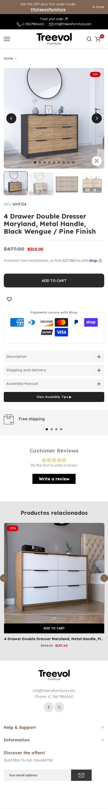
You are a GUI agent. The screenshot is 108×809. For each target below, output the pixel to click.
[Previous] (11, 118)
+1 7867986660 (32, 24)
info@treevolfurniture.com (72, 24)
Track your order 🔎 (54, 19)
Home (8, 58)
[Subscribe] (81, 775)
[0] (97, 39)
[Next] (97, 118)
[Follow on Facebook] (49, 707)
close (99, 7)
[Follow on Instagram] (59, 707)
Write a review (54, 478)
